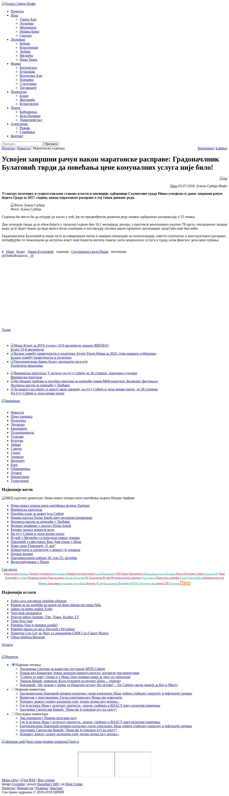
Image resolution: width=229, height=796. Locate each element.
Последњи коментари (31, 714)
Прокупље (19, 92)
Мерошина (28, 27)
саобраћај (174, 577)
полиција (59, 577)
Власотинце (29, 47)
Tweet (6, 330)
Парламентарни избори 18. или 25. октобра (44, 558)
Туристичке (20, 481)
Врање (16, 63)
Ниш (14, 15)
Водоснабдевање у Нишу (30, 562)
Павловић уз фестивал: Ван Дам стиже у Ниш (46, 542)
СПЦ (118, 573)
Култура (17, 440)
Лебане (25, 51)
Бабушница (28, 112)
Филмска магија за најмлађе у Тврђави (40, 522)
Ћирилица (205, 148)
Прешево (27, 80)
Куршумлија (29, 104)
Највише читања (28, 665)
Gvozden (18, 784)
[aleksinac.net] (12, 742)
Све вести (9, 569)
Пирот (16, 108)
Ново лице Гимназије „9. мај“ (33, 546)
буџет (20, 251)
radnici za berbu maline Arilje (31, 609)
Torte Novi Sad (21, 621)
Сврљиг (26, 35)
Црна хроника (21, 416)
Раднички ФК (81, 577)
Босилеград (28, 67)
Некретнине (20, 477)
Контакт (17, 136)
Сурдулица (28, 84)
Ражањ (25, 128)
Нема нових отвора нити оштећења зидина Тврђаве (50, 505)
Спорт (15, 453)
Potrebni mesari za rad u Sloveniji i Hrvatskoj (43, 629)
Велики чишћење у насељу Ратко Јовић (41, 526)
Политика (18, 420)
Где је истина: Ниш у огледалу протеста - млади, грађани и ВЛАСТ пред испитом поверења (90, 705)
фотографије (60, 573)
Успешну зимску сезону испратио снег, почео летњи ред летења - (69, 701)
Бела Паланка (30, 116)
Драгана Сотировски (41, 573)
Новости (23, 148)
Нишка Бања (29, 31)
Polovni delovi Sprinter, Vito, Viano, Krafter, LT (45, 617)
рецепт (160, 583)
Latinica (221, 148)
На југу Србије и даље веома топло (37, 534)
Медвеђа (26, 55)
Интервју (18, 461)
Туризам (17, 436)
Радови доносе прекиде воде (32, 530)
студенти (23, 577)
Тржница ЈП (211, 573)
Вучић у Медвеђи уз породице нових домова (45, 538)
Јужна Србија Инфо (191, 577)
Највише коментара (30, 689)
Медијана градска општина (126, 577)
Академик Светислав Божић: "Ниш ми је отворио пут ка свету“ (68, 709)
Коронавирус (136, 573)
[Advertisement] (114, 292)
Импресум (25, 788)
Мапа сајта (10, 780)
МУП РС (135, 583)
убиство (69, 577)
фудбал (104, 583)
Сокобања (27, 132)
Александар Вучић (100, 577)
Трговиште (28, 88)
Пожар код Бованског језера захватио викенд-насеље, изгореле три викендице (79, 673)
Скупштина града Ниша (89, 251)
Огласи (16, 473)
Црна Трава (28, 59)
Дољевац (27, 23)
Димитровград (31, 120)
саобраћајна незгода (213, 577)
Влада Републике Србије (190, 573)
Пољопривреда (22, 432)
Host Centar (74, 784)
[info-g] (73, 742)
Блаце (24, 96)
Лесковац (18, 39)
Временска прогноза (26, 509)
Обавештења (20, 469)
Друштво (18, 424)
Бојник (25, 43)
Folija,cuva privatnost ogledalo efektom (38, 601)
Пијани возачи (22, 554)
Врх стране (46, 780)
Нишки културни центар (81, 573)
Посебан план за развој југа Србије (37, 513)
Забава (16, 444)
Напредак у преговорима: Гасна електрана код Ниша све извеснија (71, 697)
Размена (42, 788)
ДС (98, 583)
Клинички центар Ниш (41, 577)
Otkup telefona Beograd (28, 637)
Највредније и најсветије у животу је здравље (45, 550)
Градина (175, 583)
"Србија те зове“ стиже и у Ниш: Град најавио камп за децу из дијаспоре (75, 677)
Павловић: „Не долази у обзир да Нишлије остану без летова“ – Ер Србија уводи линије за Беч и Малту (99, 685)
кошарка (113, 583)
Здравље (17, 457)
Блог (14, 465)
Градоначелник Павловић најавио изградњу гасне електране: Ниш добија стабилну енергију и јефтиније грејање (106, 693)
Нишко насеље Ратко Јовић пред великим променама (51, 517)
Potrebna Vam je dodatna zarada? (34, 625)
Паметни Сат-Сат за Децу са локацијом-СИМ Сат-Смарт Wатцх (60, 633)
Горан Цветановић (105, 573)
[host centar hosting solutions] (45, 742)
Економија (19, 428)
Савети (16, 448)
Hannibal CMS (48, 784)
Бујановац (27, 71)
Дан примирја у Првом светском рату (48, 718)
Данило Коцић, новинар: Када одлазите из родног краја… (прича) (70, 681)
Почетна (17, 11)
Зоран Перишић (167, 573)
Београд (91, 583)
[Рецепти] (10, 657)
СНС (167, 583)
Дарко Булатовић (40, 251)
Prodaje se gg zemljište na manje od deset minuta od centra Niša (56, 605)
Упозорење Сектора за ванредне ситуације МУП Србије (62, 669)
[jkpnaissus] (11, 401)
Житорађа (27, 100)
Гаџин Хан (28, 19)
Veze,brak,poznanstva (26, 613)
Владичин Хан (31, 76)
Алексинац (19, 124)
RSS (31, 780)
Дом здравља (148, 577)
